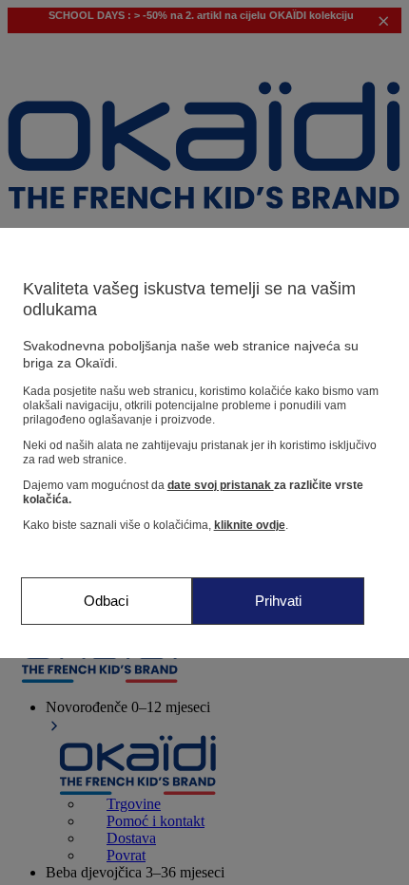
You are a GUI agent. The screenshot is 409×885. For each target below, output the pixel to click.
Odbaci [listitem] (106, 601)
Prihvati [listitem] (278, 601)
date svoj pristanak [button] (220, 485)
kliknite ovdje (249, 525)
